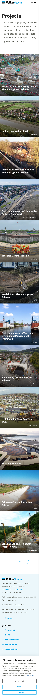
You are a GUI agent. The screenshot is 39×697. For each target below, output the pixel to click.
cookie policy (29, 675)
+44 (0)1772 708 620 (13, 589)
